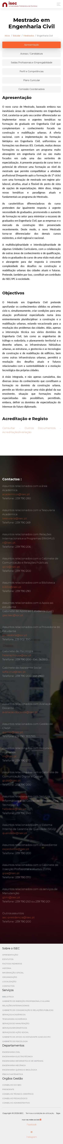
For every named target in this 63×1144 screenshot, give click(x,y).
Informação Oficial (13, 973)
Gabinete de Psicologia (15, 1041)
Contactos (8, 986)
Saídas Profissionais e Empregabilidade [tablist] (31, 62)
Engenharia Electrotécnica (17, 1056)
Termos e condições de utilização (40, 1113)
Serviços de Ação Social (15, 1032)
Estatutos (7, 959)
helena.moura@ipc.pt (16, 655)
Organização (9, 977)
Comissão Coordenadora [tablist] (31, 89)
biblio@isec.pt (11, 586)
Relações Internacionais (15, 1005)
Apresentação (10, 955)
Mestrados (29, 35)
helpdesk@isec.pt (14, 808)
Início (7, 35)
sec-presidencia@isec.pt (18, 917)
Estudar (16, 35)
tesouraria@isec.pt (14, 518)
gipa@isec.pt (11, 873)
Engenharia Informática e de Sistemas (22, 1061)
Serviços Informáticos (14, 1028)
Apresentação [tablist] (31, 44)
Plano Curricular (31, 80)
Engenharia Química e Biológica (19, 1070)
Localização (9, 981)
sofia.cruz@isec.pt (14, 671)
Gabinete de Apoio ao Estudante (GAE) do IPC (26, 1037)
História (6, 968)
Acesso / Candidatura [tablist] (31, 53)
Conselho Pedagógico (14, 1098)
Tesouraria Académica (14, 1019)
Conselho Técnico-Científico (17, 1094)
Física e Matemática (12, 1074)
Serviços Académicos (13, 1014)
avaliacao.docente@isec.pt (20, 712)
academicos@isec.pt (16, 494)
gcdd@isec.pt (11, 780)
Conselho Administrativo (16, 1103)
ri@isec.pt (8, 542)
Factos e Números (12, 963)
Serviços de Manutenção (15, 1023)
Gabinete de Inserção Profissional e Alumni (26, 1001)
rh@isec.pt (9, 756)
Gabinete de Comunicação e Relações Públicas (27, 1010)
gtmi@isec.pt (11, 897)
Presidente (8, 1089)
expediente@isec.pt (15, 849)
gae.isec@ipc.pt (12, 615)
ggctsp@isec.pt (12, 732)
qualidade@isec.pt (14, 833)
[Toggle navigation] (58, 4)
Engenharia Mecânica (14, 1065)
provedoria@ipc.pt (14, 635)
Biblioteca (8, 997)
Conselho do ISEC (11, 1085)
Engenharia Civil (11, 1052)
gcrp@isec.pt (11, 566)
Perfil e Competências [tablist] (31, 71)
